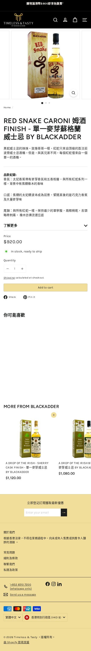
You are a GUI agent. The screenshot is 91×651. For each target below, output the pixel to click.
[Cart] (75, 20)
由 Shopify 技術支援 (16, 642)
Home (7, 107)
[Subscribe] (64, 512)
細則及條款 (11, 558)
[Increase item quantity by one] (22, 269)
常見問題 (9, 552)
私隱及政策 (11, 569)
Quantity (10, 260)
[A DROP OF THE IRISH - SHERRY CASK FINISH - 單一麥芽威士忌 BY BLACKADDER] (30, 448)
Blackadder (45, 406)
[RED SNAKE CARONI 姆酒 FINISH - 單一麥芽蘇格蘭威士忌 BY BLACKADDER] (30, 357)
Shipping (9, 277)
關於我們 (9, 532)
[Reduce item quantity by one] (7, 269)
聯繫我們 (9, 564)
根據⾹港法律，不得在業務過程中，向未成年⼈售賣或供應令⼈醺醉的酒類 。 (45, 540)
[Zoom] (73, 93)
